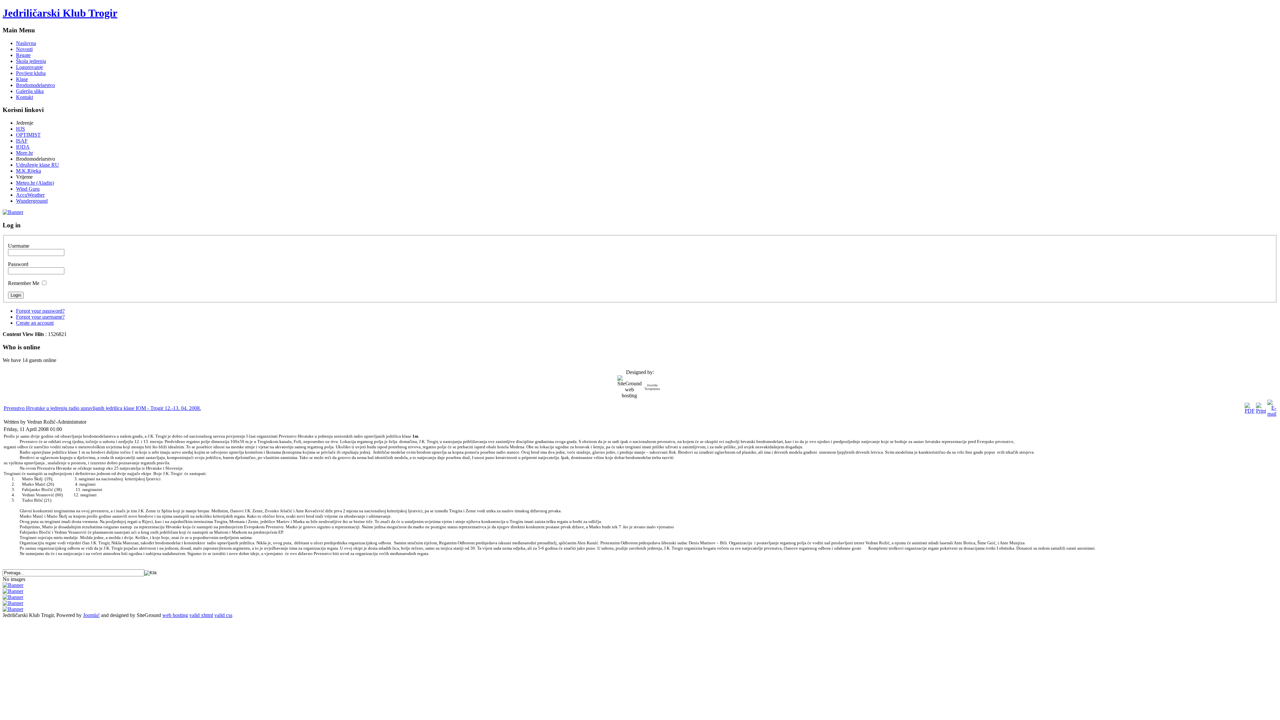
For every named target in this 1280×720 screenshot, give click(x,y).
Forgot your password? (40, 311)
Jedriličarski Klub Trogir (60, 13)
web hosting (175, 615)
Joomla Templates (652, 387)
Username (18, 246)
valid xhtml (201, 615)
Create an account (35, 323)
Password (18, 264)
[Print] (1261, 411)
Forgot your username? (40, 317)
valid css (223, 615)
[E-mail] (1271, 414)
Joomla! (91, 615)
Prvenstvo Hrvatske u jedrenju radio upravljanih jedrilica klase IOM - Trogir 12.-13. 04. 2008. (102, 408)
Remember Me (23, 283)
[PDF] (1250, 411)
